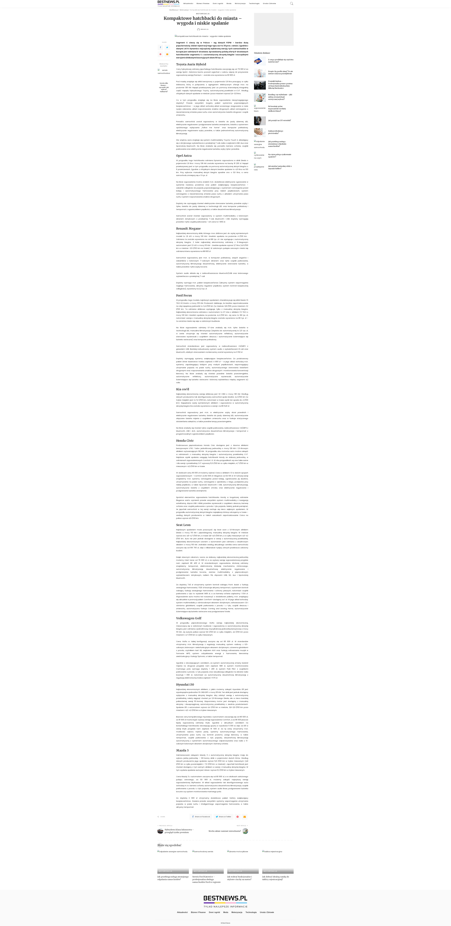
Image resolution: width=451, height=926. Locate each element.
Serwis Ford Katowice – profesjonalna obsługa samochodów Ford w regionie (206, 879)
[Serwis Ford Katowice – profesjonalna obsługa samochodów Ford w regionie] (208, 862)
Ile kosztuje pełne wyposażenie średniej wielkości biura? (277, 108)
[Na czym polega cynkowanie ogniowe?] (260, 156)
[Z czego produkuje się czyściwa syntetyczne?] (260, 61)
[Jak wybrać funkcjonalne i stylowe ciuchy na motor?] (243, 862)
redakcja (205, 29)
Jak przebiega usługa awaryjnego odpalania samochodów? (277, 144)
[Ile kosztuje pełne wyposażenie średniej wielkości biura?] (260, 109)
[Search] (292, 3)
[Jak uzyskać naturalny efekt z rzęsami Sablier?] (260, 167)
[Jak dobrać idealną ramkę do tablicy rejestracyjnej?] (278, 862)
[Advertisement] (274, 29)
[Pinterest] (160, 54)
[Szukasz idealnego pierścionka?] (260, 132)
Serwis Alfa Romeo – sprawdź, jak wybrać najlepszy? (164, 87)
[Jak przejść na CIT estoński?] (260, 120)
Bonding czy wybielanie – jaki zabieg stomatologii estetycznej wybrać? (280, 97)
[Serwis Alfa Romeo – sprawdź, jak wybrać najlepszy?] (164, 75)
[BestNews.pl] (168, 3)
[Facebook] (160, 47)
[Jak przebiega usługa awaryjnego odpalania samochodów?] (260, 144)
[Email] (167, 54)
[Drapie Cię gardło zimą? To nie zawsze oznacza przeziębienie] (260, 72)
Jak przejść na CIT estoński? (279, 120)
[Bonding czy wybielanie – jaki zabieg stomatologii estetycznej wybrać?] (260, 97)
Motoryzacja (203, 13)
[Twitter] (167, 47)
